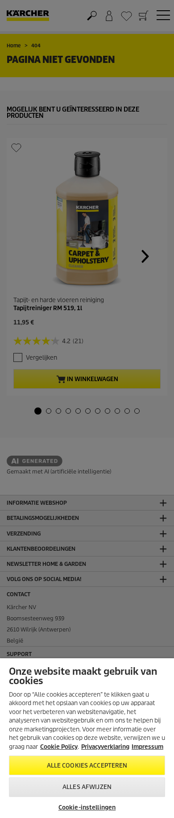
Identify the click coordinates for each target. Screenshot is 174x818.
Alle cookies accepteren (87, 765)
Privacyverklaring (105, 747)
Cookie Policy (59, 747)
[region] (87, 738)
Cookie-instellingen (87, 807)
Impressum (147, 747)
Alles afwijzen (87, 787)
